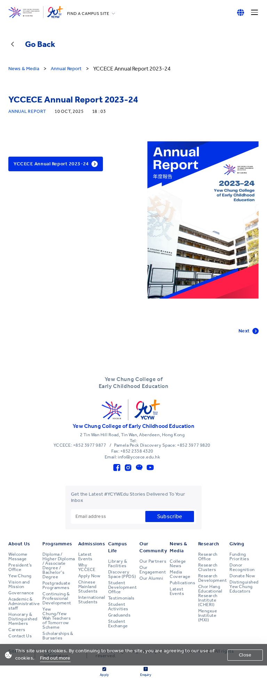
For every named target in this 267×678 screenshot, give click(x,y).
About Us (19, 544)
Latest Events (85, 556)
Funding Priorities (239, 556)
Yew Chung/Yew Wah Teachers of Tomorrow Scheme (56, 618)
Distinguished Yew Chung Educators (244, 587)
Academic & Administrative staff (24, 604)
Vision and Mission (19, 584)
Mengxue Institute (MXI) (207, 615)
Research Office (208, 556)
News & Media (178, 547)
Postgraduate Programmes (56, 585)
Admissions (91, 544)
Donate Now (242, 575)
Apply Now (89, 575)
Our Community (153, 547)
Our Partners (152, 561)
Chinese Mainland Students (88, 587)
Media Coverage (180, 574)
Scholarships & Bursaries (57, 635)
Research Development (212, 578)
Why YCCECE (87, 567)
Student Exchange (118, 623)
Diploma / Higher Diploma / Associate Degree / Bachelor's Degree (58, 565)
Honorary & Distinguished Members (23, 619)
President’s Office (20, 567)
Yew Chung (20, 575)
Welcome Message (17, 556)
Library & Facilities (117, 563)
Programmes (57, 544)
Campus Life (117, 547)
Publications (182, 582)
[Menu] (254, 12)
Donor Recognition (242, 567)
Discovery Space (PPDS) (122, 574)
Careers (16, 629)
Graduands (119, 615)
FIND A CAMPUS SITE (88, 13)
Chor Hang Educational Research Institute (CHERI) (210, 595)
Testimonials (121, 598)
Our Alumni (151, 578)
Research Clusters (208, 567)
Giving (236, 544)
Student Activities (118, 606)
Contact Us (20, 636)
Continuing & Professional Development (56, 598)
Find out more (55, 658)
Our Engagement (152, 569)
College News (178, 563)
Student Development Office (122, 587)
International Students (91, 599)
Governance (21, 592)
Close (245, 655)
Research (208, 544)
